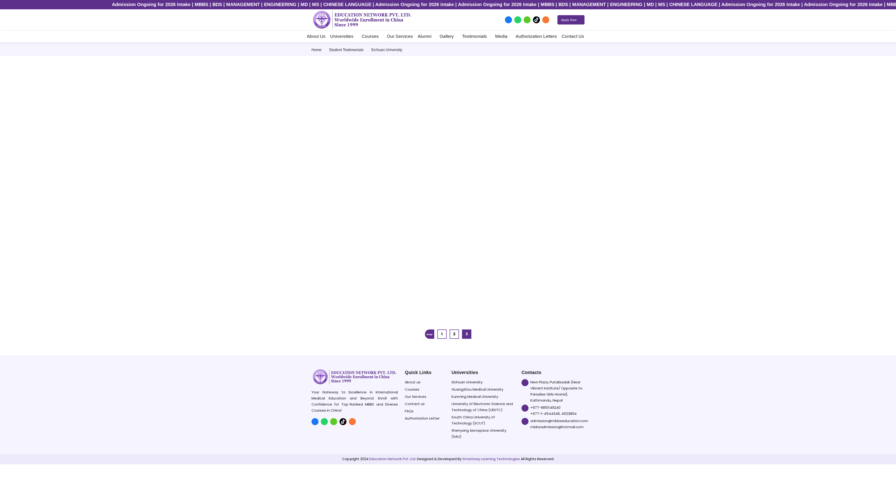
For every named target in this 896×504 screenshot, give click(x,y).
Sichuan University (467, 382)
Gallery (447, 36)
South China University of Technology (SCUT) (473, 420)
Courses (370, 36)
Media (501, 36)
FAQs (409, 411)
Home (317, 50)
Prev (429, 334)
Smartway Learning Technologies (491, 458)
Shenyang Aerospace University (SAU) (479, 433)
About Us (316, 36)
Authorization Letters (536, 36)
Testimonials (474, 36)
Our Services (400, 36)
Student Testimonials (346, 50)
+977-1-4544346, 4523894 (553, 413)
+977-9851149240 (545, 407)
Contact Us (573, 36)
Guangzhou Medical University (477, 389)
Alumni (424, 36)
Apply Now (569, 20)
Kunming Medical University (475, 396)
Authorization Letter (422, 418)
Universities (342, 36)
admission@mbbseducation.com (559, 420)
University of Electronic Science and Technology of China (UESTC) (482, 406)
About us (412, 382)
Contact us (415, 403)
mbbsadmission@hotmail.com (557, 426)
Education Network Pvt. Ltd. (392, 458)
